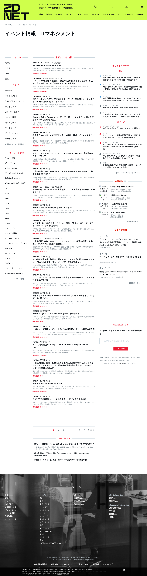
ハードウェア (10, 139)
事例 (6, 498)
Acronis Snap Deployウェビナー (48, 383)
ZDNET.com (113, 501)
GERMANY (113, 514)
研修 (7, 73)
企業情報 (8, 91)
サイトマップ (108, 564)
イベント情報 (21, 25)
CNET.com (113, 498)
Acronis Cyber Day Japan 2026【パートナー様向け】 (57, 314)
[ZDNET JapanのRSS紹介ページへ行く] (80, 487)
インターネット (11, 133)
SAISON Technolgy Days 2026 (47, 65)
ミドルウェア (44, 522)
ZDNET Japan (9, 25)
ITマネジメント (33, 25)
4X (75, 495)
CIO (41, 498)
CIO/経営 (58, 14)
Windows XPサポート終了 (15, 183)
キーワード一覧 (10, 519)
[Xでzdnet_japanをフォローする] (73, 487)
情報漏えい (9, 263)
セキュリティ (83, 14)
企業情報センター (11, 507)
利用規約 (54, 564)
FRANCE (112, 511)
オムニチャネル (11, 168)
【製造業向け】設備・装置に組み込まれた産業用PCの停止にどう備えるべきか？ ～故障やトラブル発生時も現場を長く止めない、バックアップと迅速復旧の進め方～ (63, 365)
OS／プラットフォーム (14, 101)
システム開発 (10, 117)
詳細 (59, 574)
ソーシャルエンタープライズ (16, 243)
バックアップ (10, 253)
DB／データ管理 (12, 112)
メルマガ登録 (120, 348)
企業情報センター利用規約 (14, 144)
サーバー (43, 513)
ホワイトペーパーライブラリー (127, 173)
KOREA (111, 517)
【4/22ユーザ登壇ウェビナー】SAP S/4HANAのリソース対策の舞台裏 (64, 329)
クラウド (96, 14)
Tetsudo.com (79, 504)
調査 (41, 540)
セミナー (8, 68)
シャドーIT (9, 258)
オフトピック (44, 537)
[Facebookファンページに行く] (67, 487)
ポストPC (9, 248)
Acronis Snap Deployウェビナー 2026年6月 (53, 208)
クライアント (44, 504)
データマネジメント (111, 14)
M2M (7, 193)
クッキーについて (68, 564)
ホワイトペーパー (11, 504)
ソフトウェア (128, 14)
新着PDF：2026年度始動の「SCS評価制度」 (56, 8)
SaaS (7, 213)
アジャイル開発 (11, 233)
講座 (7, 79)
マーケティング (45, 528)
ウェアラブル (10, 228)
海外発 (49, 14)
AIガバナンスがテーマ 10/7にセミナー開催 (55, 4)
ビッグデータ (10, 163)
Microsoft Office (12, 238)
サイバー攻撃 (10, 158)
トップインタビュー (12, 501)
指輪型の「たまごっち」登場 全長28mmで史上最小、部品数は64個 (60, 460)
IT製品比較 (9, 516)
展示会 (8, 63)
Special (140, 14)
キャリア (43, 534)
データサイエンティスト (14, 173)
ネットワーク (10, 128)
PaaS (7, 208)
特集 (41, 14)
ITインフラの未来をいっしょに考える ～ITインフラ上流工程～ (60, 399)
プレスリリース (10, 510)
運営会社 (96, 564)
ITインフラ (70, 14)
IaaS (7, 203)
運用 (41, 525)
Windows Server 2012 (14, 273)
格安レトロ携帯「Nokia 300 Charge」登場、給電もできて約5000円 (64, 444)
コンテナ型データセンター (15, 268)
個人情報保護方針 (40, 564)
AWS (7, 218)
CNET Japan (121, 363)
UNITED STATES (115, 508)
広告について (83, 564)
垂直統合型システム (12, 178)
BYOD (7, 223)
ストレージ (44, 516)
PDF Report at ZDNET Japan (50, 543)
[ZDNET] (20, 10)
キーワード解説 (18, 279)
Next (90, 430)
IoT (6, 188)
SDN (7, 198)
